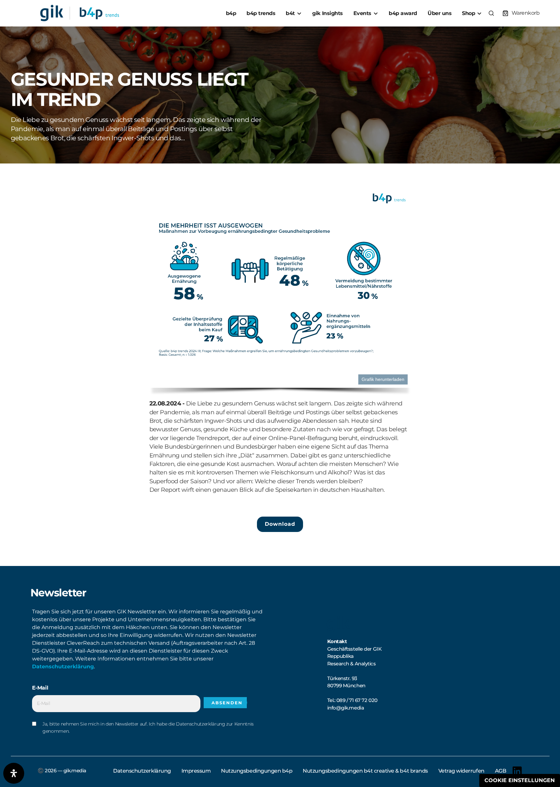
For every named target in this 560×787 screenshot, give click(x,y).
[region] (280, 294)
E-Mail (40, 688)
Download (280, 524)
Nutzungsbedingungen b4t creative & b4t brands (365, 771)
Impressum (196, 771)
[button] (491, 13)
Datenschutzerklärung (63, 666)
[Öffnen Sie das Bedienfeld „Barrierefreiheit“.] (13, 773)
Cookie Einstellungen (519, 780)
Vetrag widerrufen (461, 771)
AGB (500, 771)
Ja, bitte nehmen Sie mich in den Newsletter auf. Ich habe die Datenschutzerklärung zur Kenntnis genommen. (148, 727)
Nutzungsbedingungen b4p (256, 771)
